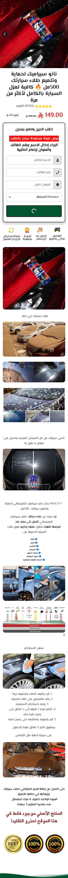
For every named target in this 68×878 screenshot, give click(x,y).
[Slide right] (5, 34)
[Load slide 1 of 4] (30, 65)
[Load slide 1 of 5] (26, 65)
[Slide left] (63, 34)
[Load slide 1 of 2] (38, 65)
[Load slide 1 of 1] (42, 65)
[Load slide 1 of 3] (34, 65)
